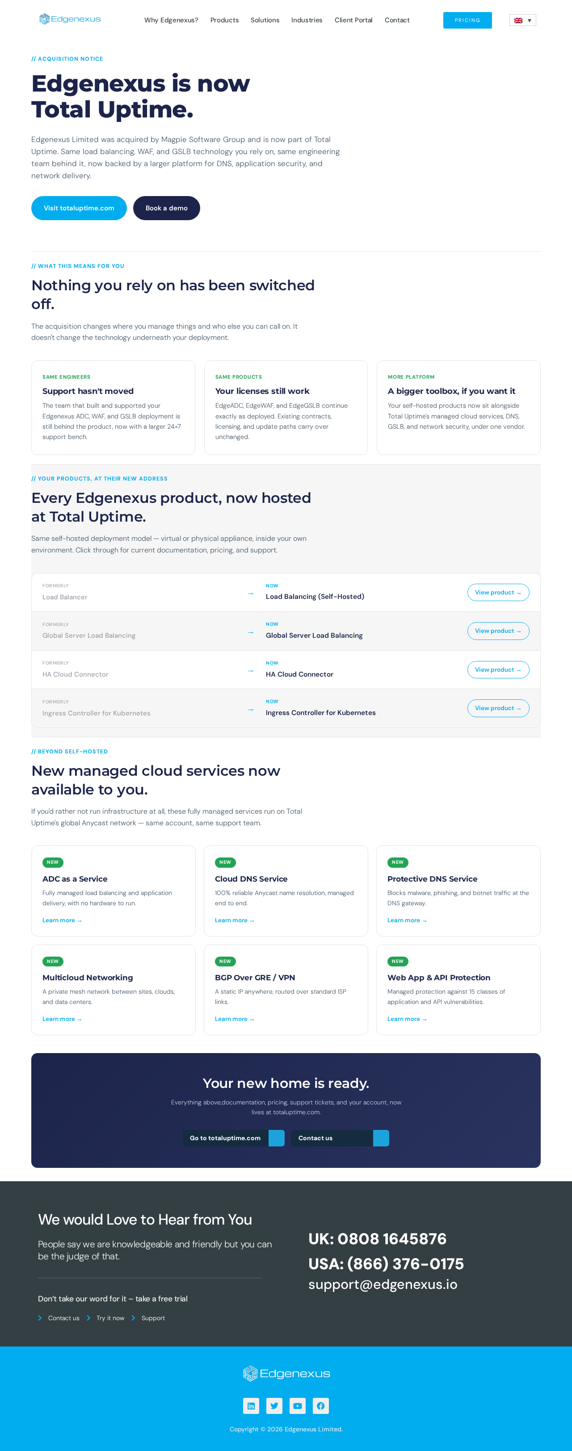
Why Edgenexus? (171, 20)
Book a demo (167, 208)
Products (224, 20)
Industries (307, 20)
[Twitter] (274, 1406)
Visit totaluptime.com (79, 208)
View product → (498, 592)
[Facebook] (321, 1406)
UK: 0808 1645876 (377, 1239)
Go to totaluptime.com (225, 1138)
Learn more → (62, 920)
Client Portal (354, 20)
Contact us (315, 1138)
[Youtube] (298, 1406)
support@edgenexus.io (383, 1284)
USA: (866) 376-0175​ (386, 1264)
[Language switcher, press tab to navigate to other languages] (522, 20)
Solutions (265, 20)
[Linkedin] (251, 1406)
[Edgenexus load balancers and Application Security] (286, 1372)
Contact (397, 20)
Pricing (467, 20)
